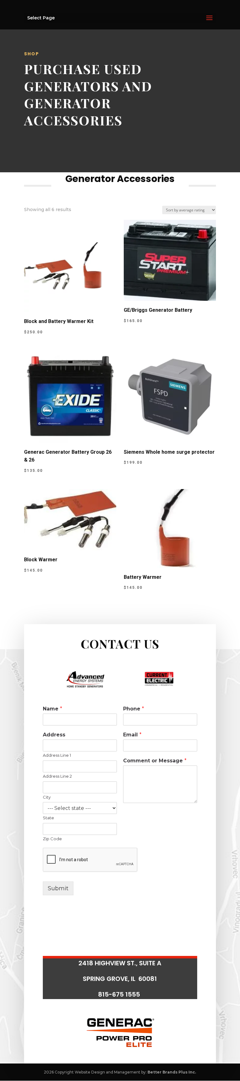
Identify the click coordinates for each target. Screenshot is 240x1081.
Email (132, 735)
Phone (133, 709)
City (47, 797)
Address (54, 735)
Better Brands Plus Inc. (172, 1072)
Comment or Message (155, 761)
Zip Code (52, 838)
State (48, 817)
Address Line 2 (57, 776)
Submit (58, 888)
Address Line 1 (57, 755)
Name (52, 709)
